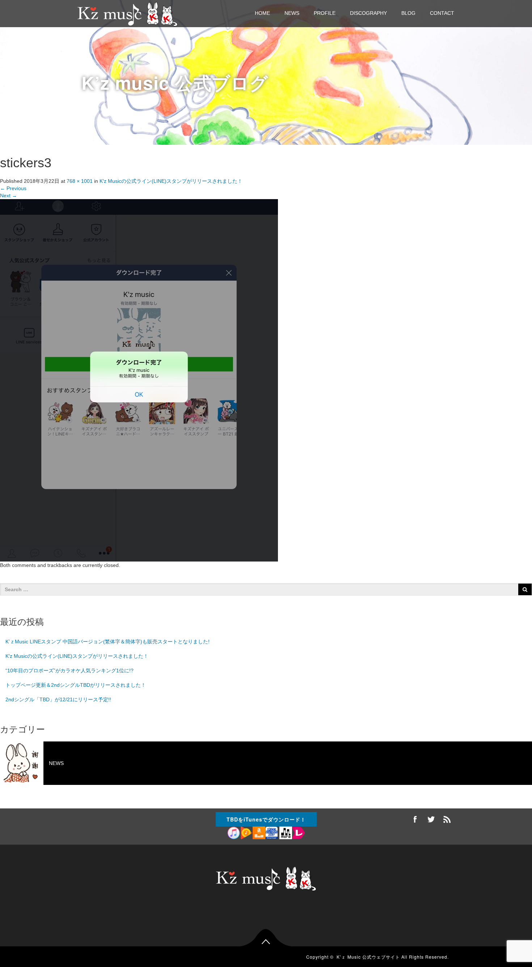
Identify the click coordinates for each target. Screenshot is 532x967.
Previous (13, 188)
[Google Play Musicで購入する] (246, 833)
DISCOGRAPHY (368, 13)
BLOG (408, 13)
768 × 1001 (80, 181)
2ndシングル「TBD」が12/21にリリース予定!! (58, 699)
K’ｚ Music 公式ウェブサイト (368, 957)
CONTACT (442, 13)
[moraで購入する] (285, 833)
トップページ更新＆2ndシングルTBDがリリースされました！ (75, 685)
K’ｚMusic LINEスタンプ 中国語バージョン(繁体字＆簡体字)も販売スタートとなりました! (107, 641)
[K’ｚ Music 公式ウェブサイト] (127, 13)
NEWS (291, 13)
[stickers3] (139, 380)
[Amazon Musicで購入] (259, 833)
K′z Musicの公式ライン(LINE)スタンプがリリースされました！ (171, 181)
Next (8, 195)
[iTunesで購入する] (233, 833)
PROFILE (324, 13)
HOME (262, 13)
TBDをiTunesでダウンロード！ (266, 819)
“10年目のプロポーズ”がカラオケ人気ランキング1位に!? (69, 670)
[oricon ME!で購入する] (271, 833)
